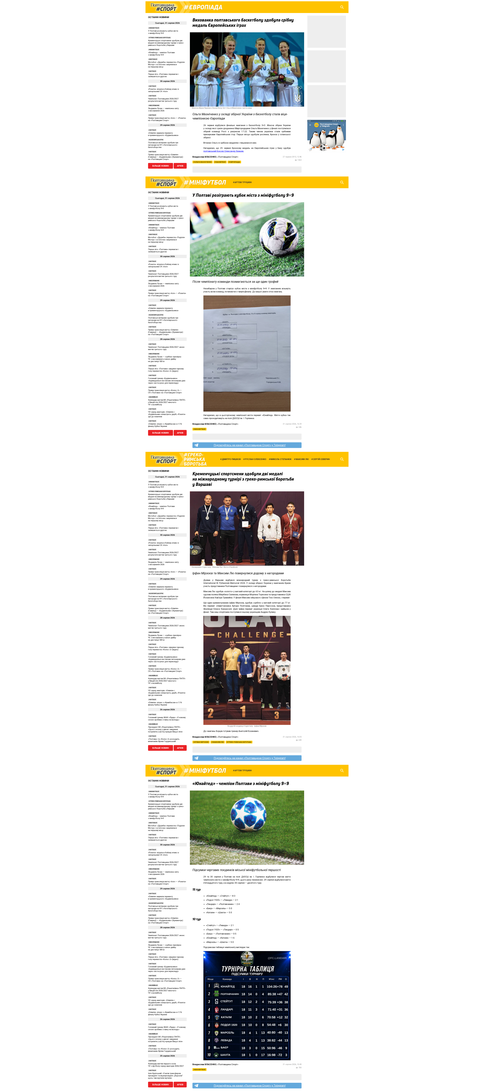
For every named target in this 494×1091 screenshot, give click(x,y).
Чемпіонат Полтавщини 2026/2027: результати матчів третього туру (163, 100)
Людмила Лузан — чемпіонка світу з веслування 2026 (163, 109)
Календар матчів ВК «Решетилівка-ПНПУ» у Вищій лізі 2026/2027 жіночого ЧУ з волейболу (166, 402)
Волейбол (154, 397)
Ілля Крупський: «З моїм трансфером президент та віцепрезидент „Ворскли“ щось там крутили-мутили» (165, 1075)
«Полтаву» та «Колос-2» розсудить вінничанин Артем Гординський (163, 740)
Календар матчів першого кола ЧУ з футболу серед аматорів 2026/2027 (166, 1065)
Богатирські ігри (156, 140)
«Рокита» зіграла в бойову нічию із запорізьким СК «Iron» (163, 90)
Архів (180, 166)
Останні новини (158, 17)
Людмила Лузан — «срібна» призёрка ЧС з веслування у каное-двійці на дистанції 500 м (164, 359)
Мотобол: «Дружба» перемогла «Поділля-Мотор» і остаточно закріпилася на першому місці (166, 64)
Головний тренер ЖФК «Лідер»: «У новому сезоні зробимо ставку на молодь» (167, 718)
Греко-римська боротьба (160, 37)
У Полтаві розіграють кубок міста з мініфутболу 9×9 (163, 32)
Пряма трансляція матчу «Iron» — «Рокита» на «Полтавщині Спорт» (167, 119)
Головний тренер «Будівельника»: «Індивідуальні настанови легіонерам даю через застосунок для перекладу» (166, 380)
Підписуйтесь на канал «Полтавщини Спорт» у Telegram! (250, 445)
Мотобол (153, 59)
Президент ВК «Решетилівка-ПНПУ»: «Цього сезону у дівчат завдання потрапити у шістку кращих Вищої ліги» (165, 729)
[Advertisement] (326, 32)
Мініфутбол (154, 28)
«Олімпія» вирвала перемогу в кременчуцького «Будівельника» (163, 134)
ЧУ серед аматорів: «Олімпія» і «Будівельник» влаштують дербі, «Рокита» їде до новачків (167, 414)
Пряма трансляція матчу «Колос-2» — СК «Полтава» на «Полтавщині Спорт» (165, 391)
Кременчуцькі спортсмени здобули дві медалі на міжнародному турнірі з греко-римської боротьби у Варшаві (166, 42)
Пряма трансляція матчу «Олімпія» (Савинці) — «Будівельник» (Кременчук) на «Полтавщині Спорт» (165, 156)
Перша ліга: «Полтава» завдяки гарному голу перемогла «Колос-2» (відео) (166, 370)
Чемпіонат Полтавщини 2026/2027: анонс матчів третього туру (166, 348)
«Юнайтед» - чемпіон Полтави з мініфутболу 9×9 (161, 53)
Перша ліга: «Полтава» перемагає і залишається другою (163, 75)
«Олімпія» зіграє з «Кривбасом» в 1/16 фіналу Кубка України (165, 425)
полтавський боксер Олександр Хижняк (223, 151)
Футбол (153, 71)
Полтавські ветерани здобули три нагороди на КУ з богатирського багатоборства (163, 144)
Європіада (205, 7)
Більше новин (160, 166)
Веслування (154, 105)
